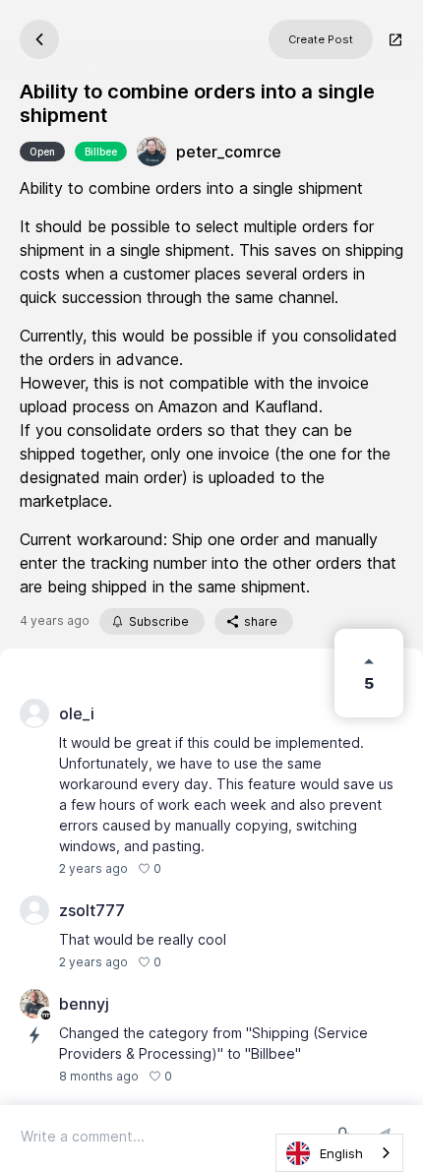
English (341, 1153)
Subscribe (159, 621)
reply (186, 868)
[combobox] (339, 1153)
